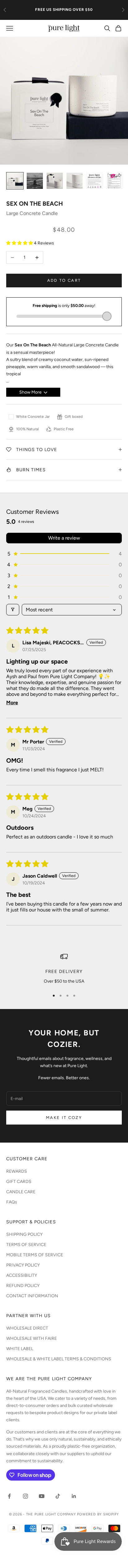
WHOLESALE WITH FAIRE (31, 1338)
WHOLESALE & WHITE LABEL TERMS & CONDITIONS (58, 1359)
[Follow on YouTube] (42, 1496)
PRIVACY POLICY (23, 1265)
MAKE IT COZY (64, 1117)
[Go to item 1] (15, 180)
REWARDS (16, 1171)
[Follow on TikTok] (58, 1496)
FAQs (11, 1202)
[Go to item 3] (54, 180)
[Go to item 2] (34, 180)
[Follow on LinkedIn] (74, 1496)
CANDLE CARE (20, 1191)
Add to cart (64, 280)
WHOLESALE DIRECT (27, 1328)
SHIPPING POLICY (24, 1234)
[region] (64, 969)
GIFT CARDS (18, 1181)
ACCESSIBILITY (21, 1275)
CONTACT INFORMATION (32, 1296)
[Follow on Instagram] (25, 1496)
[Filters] (12, 609)
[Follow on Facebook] (9, 1496)
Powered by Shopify (98, 1514)
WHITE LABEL (19, 1348)
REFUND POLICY (22, 1285)
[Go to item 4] (74, 180)
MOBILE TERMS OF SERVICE (34, 1255)
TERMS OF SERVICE (26, 1244)
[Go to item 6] (114, 180)
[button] (20, 243)
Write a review (64, 538)
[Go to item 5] (94, 180)
